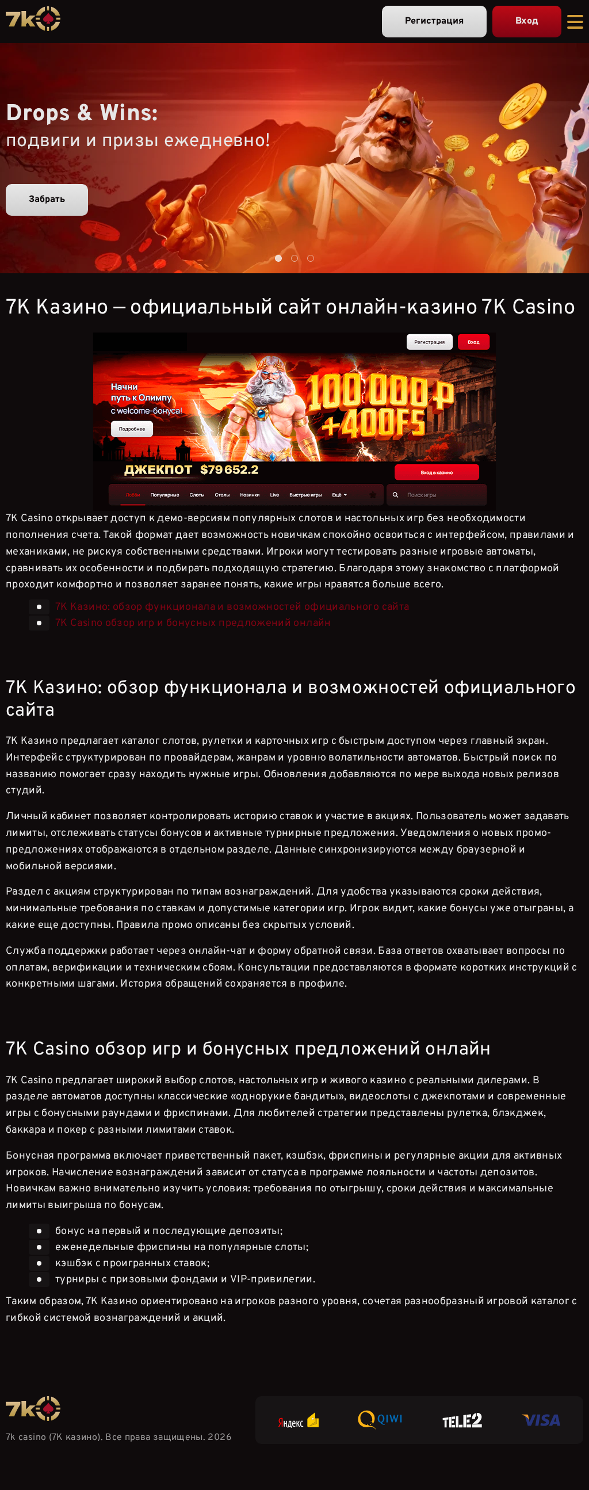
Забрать (47, 199)
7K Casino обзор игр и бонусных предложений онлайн (193, 623)
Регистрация (434, 21)
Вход (526, 21)
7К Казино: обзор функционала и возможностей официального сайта (232, 607)
